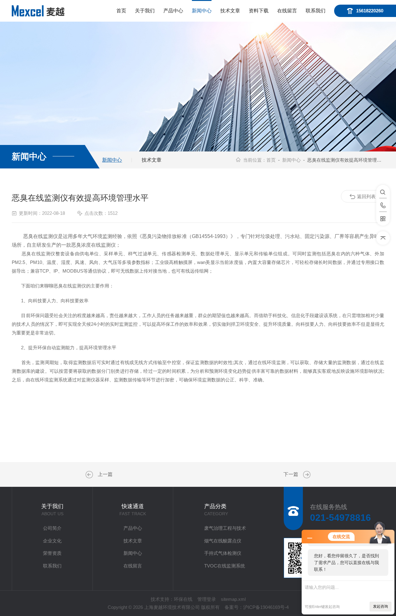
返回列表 (366, 196)
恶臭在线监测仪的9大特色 (306, 474)
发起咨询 (380, 606)
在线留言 (287, 10)
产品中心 (173, 10)
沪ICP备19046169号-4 (266, 607)
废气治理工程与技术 (225, 528)
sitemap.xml (233, 599)
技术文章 (230, 10)
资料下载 (259, 10)
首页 (121, 10)
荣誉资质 (52, 553)
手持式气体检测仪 (222, 553)
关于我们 (145, 10)
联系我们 (315, 10)
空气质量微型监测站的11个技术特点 (90, 474)
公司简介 (52, 528)
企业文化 (52, 540)
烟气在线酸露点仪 (222, 540)
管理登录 (206, 599)
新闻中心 (202, 10)
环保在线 (183, 599)
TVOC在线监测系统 (224, 565)
